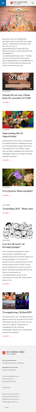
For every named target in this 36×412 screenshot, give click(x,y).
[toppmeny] (3, 3)
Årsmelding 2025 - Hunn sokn (17, 208)
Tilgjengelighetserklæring (9, 402)
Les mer (5, 102)
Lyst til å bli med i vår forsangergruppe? (13, 245)
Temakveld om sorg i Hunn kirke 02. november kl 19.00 (16, 96)
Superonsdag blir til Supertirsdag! (12, 134)
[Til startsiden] (13, 353)
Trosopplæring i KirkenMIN (17, 312)
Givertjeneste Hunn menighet (17, 191)
